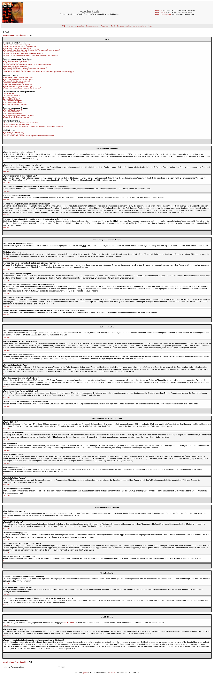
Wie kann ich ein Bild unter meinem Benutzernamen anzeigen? (25, 68)
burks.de (158, 10)
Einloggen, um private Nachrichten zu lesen (131, 26)
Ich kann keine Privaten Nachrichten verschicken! (20, 123)
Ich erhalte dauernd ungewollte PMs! (16, 124)
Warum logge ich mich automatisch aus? (17, 48)
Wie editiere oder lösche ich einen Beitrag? (18, 79)
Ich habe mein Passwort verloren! (15, 52)
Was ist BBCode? (9, 94)
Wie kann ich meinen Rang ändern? (15, 70)
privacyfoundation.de (163, 15)
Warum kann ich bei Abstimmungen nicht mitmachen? (22, 88)
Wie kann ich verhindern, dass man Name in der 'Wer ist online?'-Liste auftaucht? (31, 50)
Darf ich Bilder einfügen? (11, 99)
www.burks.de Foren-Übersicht (15, 35)
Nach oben (6, 161)
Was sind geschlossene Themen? (15, 104)
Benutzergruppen (92, 26)
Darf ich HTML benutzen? (12, 95)
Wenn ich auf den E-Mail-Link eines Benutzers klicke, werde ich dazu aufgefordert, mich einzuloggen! (38, 71)
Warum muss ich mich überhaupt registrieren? (19, 46)
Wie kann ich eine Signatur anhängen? (16, 81)
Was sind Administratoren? (12, 110)
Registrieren (105, 26)
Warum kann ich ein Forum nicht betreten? (18, 86)
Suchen (70, 26)
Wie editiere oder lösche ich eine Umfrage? (18, 84)
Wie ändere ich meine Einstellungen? (16, 61)
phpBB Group (68, 623)
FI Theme (112, 673)
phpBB (85, 673)
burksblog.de (160, 12)
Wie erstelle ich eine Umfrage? (13, 83)
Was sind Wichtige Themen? (13, 102)
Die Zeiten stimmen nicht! (12, 63)
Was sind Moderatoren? (11, 112)
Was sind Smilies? (9, 97)
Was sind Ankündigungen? (12, 101)
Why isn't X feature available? (13, 134)
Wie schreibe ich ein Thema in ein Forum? (18, 77)
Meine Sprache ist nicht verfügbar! (15, 66)
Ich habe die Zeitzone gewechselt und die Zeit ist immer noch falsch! (27, 64)
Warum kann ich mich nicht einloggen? (16, 45)
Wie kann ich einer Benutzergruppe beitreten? (19, 115)
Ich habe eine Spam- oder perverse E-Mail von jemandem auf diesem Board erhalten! (33, 126)
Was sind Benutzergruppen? (13, 113)
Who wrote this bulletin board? (13, 132)
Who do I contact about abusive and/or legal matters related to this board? (29, 136)
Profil (113, 26)
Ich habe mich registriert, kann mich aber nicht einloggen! (23, 53)
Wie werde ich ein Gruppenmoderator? (16, 117)
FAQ (63, 26)
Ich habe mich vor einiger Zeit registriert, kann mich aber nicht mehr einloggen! (30, 55)
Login (150, 26)
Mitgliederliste (79, 26)
